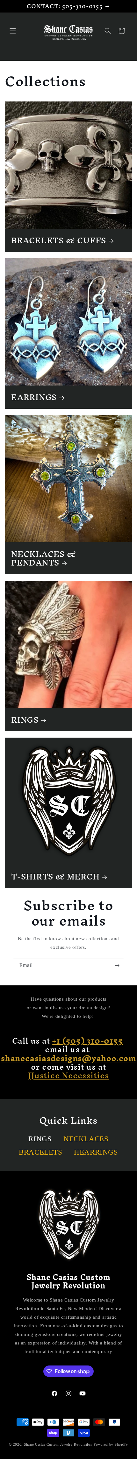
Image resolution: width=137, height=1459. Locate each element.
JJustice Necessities (68, 1075)
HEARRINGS (96, 1152)
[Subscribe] (117, 965)
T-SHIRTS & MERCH (55, 876)
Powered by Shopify (111, 1444)
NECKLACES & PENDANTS (43, 558)
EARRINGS (34, 397)
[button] (13, 31)
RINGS (25, 719)
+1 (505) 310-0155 (87, 1041)
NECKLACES (85, 1139)
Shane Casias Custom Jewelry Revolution (58, 1444)
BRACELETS (40, 1152)
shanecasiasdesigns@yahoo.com (68, 1058)
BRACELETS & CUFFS (58, 240)
